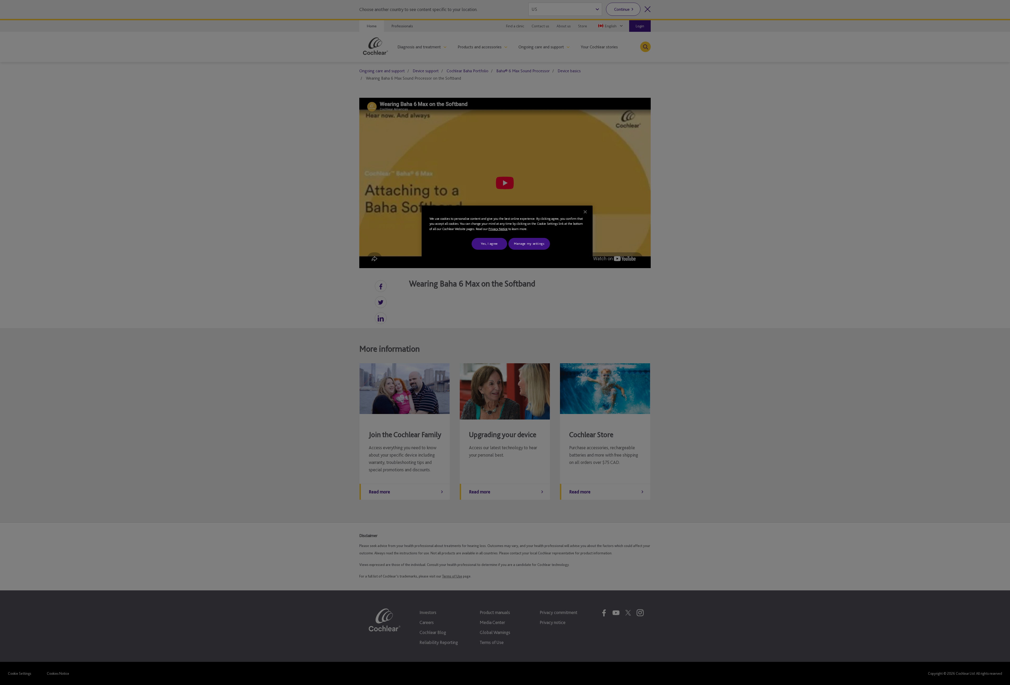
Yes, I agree (489, 244)
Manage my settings (529, 244)
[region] (507, 232)
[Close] (585, 212)
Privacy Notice (498, 229)
